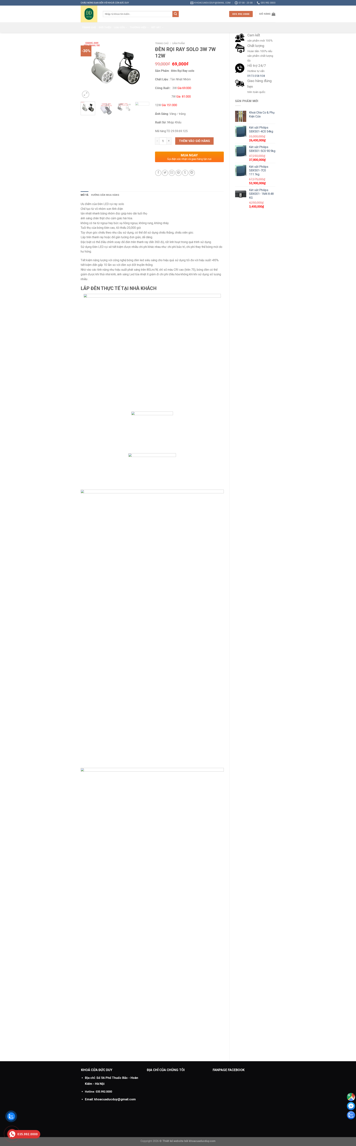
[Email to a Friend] (172, 173)
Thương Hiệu (138, 27)
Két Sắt (156, 27)
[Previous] (86, 70)
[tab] (84, 195)
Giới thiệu (105, 27)
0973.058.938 (256, 76)
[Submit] (175, 14)
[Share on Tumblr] (185, 173)
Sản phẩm (178, 43)
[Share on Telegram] (192, 173)
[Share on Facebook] (158, 173)
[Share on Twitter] (165, 173)
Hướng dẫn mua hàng (105, 195)
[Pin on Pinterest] (178, 173)
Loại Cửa (119, 27)
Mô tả (84, 195)
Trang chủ (89, 27)
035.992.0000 (104, 1091)
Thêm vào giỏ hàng (194, 141)
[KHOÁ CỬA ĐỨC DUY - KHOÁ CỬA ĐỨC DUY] (89, 14)
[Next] (143, 70)
